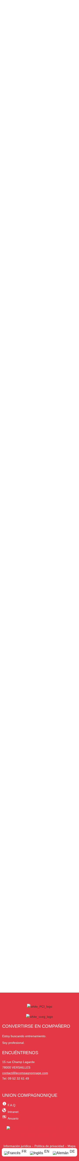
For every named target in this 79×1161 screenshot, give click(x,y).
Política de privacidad (49, 1146)
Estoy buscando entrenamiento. (24, 1036)
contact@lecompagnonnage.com (25, 1073)
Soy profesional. (13, 1042)
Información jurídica (17, 1146)
